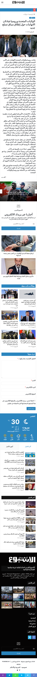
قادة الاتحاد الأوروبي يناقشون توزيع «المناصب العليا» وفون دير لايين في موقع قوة (10, 323)
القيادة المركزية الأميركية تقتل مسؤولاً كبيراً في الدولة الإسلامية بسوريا (17, 193)
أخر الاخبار (28, 446)
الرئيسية (31, 14)
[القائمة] (2, 2)
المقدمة (33, 618)
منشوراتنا (33, 623)
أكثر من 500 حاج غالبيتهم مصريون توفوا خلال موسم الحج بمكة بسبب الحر (14, 519)
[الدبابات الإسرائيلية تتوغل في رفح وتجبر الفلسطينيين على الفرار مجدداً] (30, 470)
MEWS (18, 664)
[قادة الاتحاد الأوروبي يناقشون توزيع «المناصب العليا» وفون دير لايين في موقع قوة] (9, 315)
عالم (30, 17)
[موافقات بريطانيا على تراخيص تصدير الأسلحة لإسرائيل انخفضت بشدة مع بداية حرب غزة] (9, 294)
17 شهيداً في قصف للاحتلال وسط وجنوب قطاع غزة (13, 535)
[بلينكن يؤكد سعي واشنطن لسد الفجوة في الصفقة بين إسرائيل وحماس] (30, 604)
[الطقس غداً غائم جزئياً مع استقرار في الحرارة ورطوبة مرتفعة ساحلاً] (30, 454)
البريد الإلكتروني (30, 387)
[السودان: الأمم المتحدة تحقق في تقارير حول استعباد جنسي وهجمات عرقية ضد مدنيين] (30, 596)
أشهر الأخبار (9, 446)
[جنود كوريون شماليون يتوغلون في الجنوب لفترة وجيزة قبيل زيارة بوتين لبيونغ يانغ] (9, 334)
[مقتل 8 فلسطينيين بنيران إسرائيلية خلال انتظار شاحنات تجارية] (31, 544)
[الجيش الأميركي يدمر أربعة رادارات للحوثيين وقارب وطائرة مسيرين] (18, 597)
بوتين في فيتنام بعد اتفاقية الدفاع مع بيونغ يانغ (19, 10)
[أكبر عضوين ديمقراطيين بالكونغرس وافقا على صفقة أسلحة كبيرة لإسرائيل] (27, 294)
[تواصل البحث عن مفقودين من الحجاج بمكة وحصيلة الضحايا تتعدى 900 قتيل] (30, 462)
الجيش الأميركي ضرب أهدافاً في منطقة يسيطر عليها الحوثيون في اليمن (13, 477)
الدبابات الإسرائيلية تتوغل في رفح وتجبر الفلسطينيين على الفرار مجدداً (14, 469)
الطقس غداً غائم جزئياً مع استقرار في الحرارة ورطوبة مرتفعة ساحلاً (14, 453)
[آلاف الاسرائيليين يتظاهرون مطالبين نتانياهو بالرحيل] (6, 596)
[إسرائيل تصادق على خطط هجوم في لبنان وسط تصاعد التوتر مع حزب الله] (31, 528)
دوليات (25, 14)
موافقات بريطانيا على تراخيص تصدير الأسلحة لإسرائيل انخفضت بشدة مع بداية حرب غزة (10, 302)
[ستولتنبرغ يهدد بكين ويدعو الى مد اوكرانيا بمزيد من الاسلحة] (27, 315)
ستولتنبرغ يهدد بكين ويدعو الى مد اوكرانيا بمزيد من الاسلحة (28, 324)
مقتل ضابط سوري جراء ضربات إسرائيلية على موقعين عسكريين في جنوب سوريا (13, 503)
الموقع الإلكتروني (30, 394)
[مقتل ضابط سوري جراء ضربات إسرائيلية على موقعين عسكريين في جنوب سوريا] (31, 504)
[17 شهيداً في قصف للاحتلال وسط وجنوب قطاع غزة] (31, 536)
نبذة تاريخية (32, 621)
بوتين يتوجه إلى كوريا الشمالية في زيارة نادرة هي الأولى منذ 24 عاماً (28, 342)
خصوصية (24, 667)
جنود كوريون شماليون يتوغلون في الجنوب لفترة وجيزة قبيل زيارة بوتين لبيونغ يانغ (10, 342)
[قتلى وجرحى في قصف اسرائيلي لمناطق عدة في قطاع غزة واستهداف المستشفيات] (6, 590)
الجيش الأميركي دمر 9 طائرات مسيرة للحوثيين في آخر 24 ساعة (14, 511)
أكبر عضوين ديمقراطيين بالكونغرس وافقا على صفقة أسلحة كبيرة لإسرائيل (28, 302)
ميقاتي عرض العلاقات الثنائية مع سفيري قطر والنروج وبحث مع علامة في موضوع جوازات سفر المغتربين (13, 486)
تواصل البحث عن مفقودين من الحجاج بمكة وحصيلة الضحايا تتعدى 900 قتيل (14, 461)
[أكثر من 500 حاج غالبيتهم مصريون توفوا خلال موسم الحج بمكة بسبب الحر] (31, 520)
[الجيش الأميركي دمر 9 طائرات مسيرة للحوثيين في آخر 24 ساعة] (31, 512)
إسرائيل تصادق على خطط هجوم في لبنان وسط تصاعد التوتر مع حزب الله (13, 527)
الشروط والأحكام (15, 667)
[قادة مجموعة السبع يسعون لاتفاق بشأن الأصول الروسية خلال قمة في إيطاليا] (6, 605)
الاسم (33, 380)
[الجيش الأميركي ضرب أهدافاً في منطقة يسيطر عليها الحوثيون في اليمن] (30, 478)
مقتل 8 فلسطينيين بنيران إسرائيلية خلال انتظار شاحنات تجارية (14, 543)
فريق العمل (32, 626)
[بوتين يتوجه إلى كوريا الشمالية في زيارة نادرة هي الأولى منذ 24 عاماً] (27, 334)
